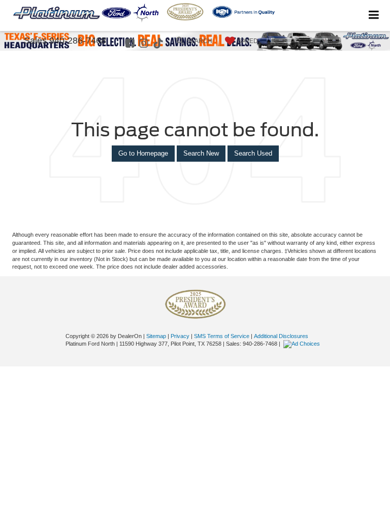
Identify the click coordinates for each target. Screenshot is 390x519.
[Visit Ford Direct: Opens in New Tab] (302, 344)
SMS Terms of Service (221, 336)
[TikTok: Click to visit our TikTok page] (159, 44)
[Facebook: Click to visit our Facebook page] (131, 44)
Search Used (253, 153)
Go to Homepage (143, 153)
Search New (201, 153)
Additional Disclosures (281, 336)
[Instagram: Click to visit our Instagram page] (145, 44)
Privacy (180, 336)
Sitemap (156, 336)
